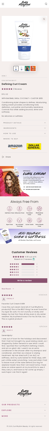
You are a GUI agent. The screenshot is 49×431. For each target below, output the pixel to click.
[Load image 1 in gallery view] (15, 68)
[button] (46, 4)
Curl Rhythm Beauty (9, 80)
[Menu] (3, 4)
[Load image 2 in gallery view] (21, 68)
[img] (7, 295)
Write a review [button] (24, 280)
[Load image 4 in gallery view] (33, 68)
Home (3, 76)
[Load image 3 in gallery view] (27, 68)
